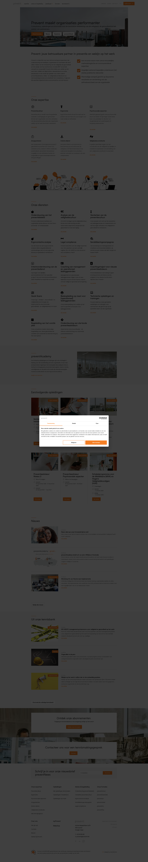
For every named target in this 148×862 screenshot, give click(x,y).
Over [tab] (97, 423)
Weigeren (73, 442)
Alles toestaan (96, 442)
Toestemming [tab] (50, 423)
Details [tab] (74, 423)
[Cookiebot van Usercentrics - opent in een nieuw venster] (100, 418)
